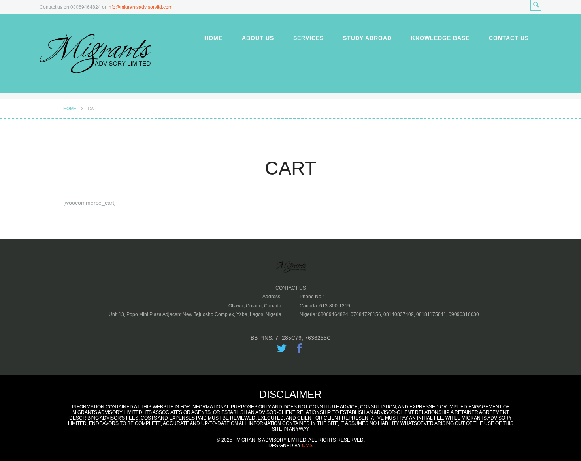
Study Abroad (367, 38)
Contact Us (509, 38)
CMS (307, 445)
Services (308, 38)
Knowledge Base (440, 38)
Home (213, 38)
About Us (258, 38)
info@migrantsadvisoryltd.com (140, 7)
